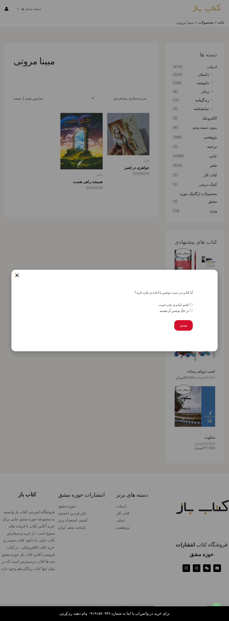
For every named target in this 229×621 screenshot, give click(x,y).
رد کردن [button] (65, 613)
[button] (17, 275)
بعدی (183, 325)
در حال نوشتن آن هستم (174, 311)
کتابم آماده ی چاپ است (174, 305)
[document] (114, 310)
